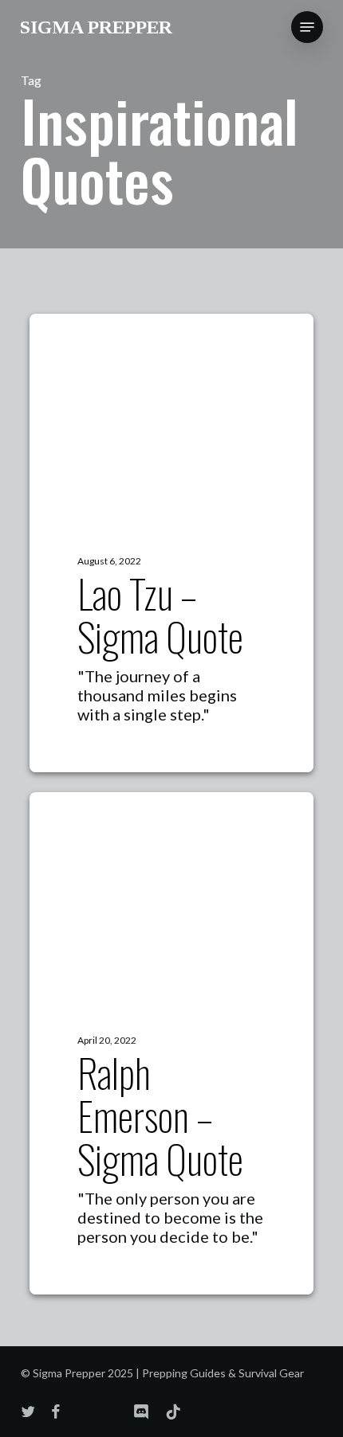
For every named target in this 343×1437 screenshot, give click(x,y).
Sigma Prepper (96, 27)
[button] (307, 27)
